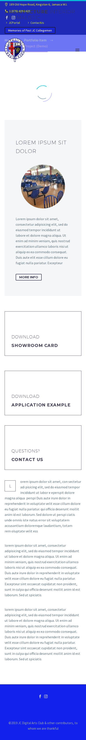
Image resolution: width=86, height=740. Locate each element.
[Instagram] (13, 17)
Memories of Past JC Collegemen (30, 30)
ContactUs (37, 23)
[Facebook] (7, 17)
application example (41, 405)
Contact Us (27, 459)
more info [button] (28, 277)
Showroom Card (34, 345)
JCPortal (14, 23)
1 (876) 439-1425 (19, 11)
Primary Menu (77, 50)
